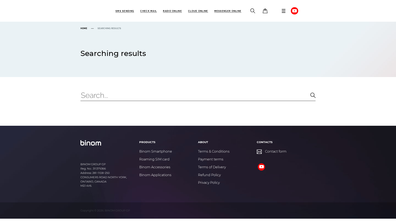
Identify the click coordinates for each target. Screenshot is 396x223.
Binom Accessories (154, 167)
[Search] (310, 95)
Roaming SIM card (154, 159)
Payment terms (210, 159)
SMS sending (125, 11)
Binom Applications (155, 175)
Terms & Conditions (214, 151)
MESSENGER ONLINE (228, 11)
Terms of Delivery (212, 167)
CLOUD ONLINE (198, 11)
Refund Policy (209, 175)
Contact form (275, 151)
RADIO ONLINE (172, 11)
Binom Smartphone (155, 151)
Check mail (148, 11)
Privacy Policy (209, 183)
